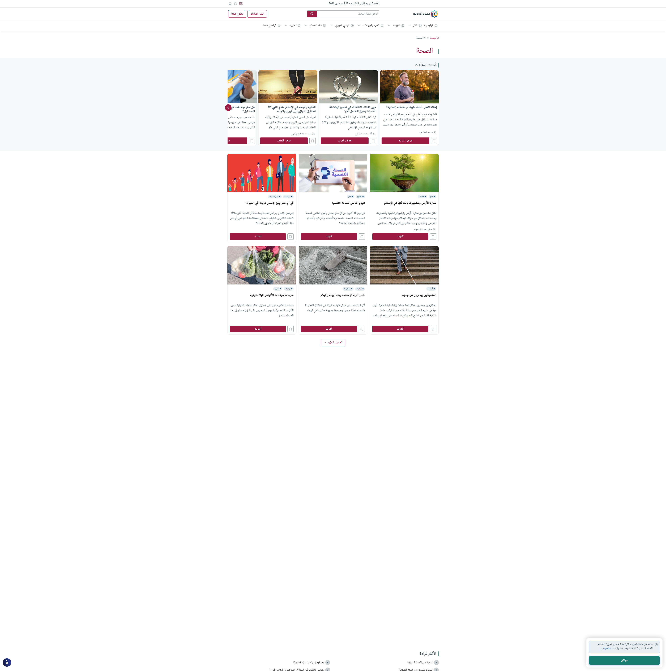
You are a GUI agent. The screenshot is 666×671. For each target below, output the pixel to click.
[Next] (228, 107)
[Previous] (437, 107)
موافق (624, 660)
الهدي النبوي (342, 25)
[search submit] (312, 14)
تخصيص (606, 648)
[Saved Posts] (230, 3)
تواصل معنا (269, 25)
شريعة (396, 25)
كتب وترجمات (371, 25)
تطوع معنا (237, 13)
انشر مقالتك (257, 13)
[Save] (434, 141)
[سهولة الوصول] (235, 3)
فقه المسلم (316, 25)
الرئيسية (428, 25)
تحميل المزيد (334, 342)
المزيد (293, 25)
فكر (415, 25)
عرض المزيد (405, 140)
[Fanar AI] (7, 662)
